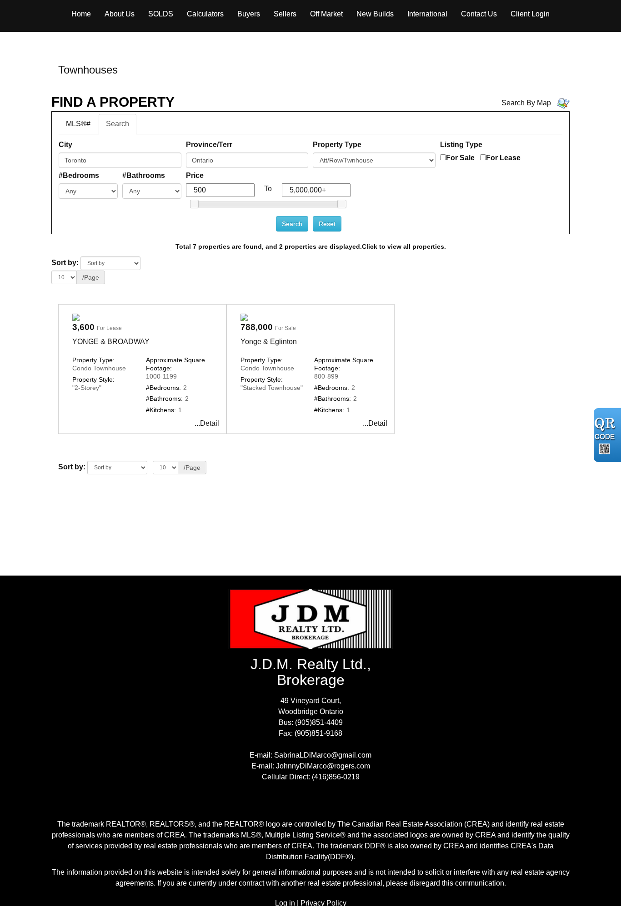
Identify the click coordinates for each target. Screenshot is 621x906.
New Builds (375, 14)
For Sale (460, 158)
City (65, 144)
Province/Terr (209, 144)
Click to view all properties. (404, 246)
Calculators (205, 14)
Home (81, 14)
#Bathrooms (143, 175)
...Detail (207, 423)
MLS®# (78, 124)
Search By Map (526, 103)
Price (195, 175)
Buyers (248, 14)
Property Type (337, 144)
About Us (120, 14)
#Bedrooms (79, 175)
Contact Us (479, 14)
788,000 (256, 327)
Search (117, 124)
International (427, 14)
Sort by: (65, 262)
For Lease (503, 158)
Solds (160, 14)
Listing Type (461, 144)
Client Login (530, 14)
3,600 (83, 327)
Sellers (285, 14)
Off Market (326, 14)
